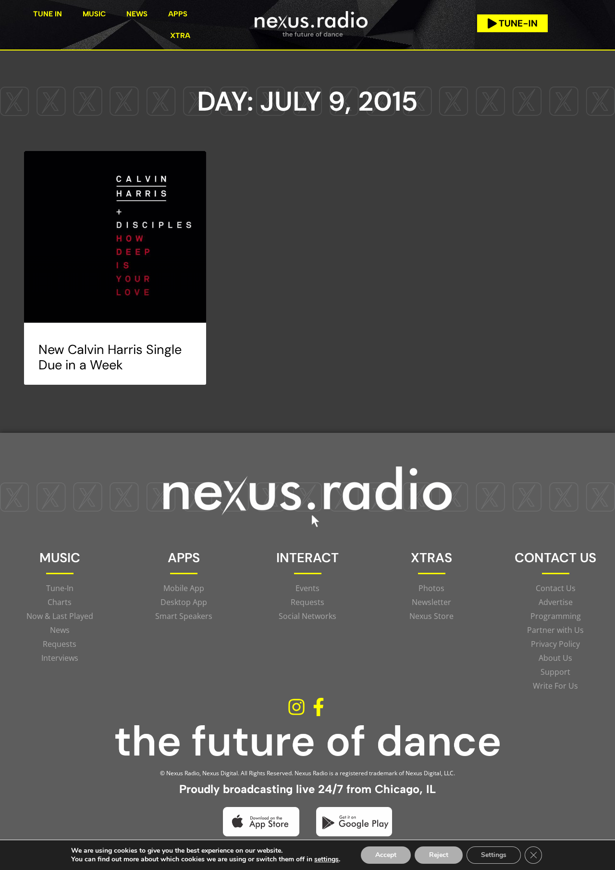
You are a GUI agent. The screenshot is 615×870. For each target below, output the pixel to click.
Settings (493, 854)
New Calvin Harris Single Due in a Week (110, 357)
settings (326, 859)
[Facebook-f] (319, 707)
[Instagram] (296, 707)
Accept (385, 854)
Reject (438, 854)
